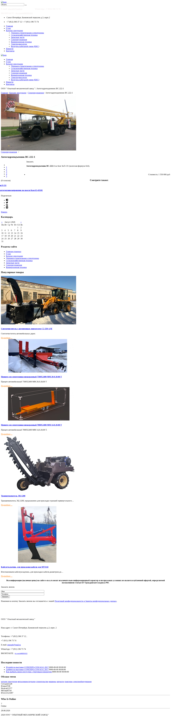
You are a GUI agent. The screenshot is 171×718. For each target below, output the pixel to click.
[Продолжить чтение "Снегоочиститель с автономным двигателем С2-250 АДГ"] (38, 324)
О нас (8, 28)
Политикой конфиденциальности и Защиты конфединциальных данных (86, 601)
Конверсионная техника (21, 42)
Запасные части (17, 37)
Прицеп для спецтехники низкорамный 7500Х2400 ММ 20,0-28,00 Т (31, 377)
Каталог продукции (14, 30)
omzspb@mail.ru (15, 9)
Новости (9, 49)
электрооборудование (82, 681)
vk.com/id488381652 (24, 13)
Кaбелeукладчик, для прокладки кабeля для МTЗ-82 (24, 567)
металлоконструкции (27, 681)
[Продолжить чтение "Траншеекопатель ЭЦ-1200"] (38, 491)
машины (52, 681)
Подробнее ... (6, 338)
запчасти (60, 681)
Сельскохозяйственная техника (24, 35)
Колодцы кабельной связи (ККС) (25, 46)
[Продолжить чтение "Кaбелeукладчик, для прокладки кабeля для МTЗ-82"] (38, 562)
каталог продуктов (9, 681)
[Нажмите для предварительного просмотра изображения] (38, 150)
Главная (9, 26)
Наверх (4, 212)
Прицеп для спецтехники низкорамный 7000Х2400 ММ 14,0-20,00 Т (31, 425)
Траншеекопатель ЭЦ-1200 (13, 496)
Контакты (10, 51)
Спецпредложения (19, 40)
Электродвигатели (19, 44)
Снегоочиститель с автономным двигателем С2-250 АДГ (26, 329)
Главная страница (13, 251)
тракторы (69, 681)
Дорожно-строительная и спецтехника (27, 33)
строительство (42, 681)
